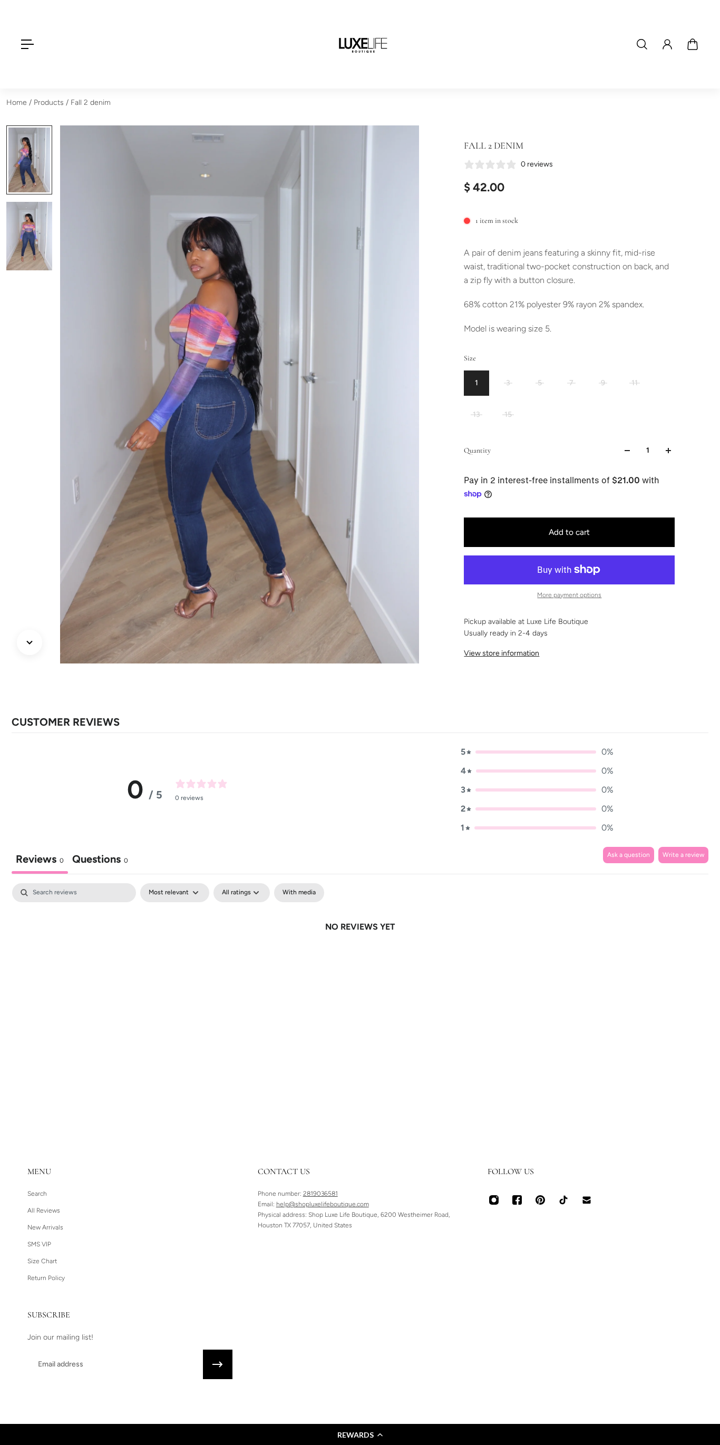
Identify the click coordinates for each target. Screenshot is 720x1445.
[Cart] (692, 44)
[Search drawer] (642, 44)
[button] (360, 1434)
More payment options (569, 595)
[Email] (586, 1200)
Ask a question (628, 854)
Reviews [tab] (40, 859)
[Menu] (27, 44)
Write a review (683, 854)
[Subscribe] (217, 1364)
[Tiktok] (563, 1200)
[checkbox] (299, 892)
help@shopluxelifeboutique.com (322, 1204)
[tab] (100, 860)
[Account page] (667, 44)
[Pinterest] (540, 1200)
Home (17, 102)
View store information (501, 653)
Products (50, 102)
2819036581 (320, 1193)
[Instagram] (493, 1200)
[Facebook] (517, 1200)
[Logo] (363, 44)
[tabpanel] (360, 962)
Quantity (477, 450)
